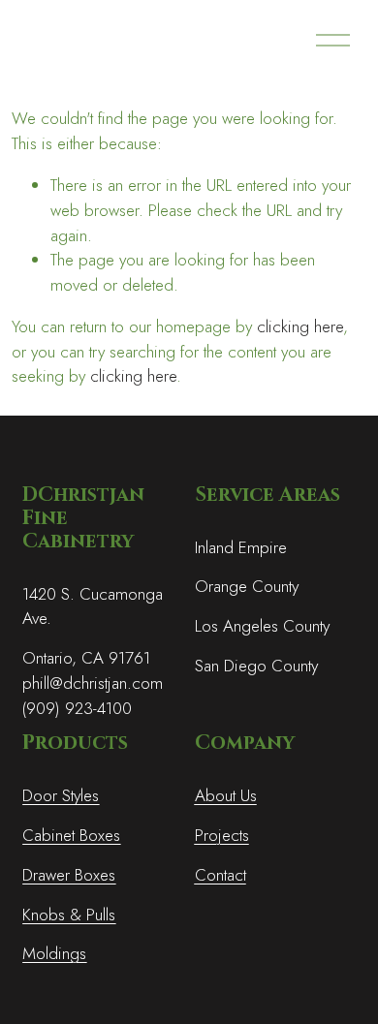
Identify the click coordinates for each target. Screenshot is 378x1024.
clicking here (300, 326)
